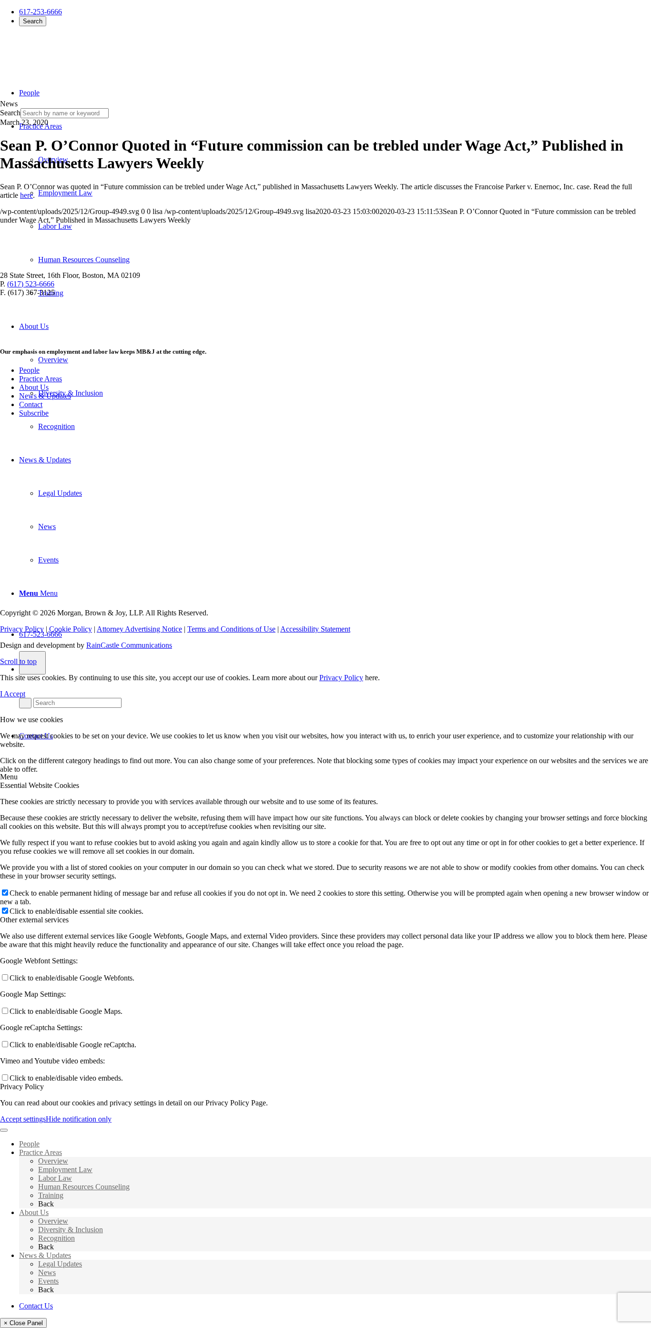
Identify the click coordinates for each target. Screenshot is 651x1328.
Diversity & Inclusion (70, 1230)
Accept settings (23, 1119)
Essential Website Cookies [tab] (39, 785)
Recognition (56, 1238)
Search (32, 21)
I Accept (12, 694)
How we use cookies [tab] (31, 719)
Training (50, 1195)
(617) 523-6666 (30, 284)
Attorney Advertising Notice (139, 629)
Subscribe (34, 413)
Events (48, 1281)
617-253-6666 (40, 12)
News (47, 1272)
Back (46, 1204)
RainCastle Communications (129, 645)
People (29, 370)
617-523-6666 (40, 634)
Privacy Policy (22, 629)
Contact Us (36, 1306)
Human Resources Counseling (84, 1187)
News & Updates (45, 396)
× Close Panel (23, 1323)
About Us (34, 387)
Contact (30, 404)
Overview (53, 1161)
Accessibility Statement (315, 629)
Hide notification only (79, 1119)
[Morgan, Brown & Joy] (69, 52)
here (26, 195)
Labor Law (55, 1178)
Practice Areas (40, 379)
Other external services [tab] (34, 920)
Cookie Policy (70, 629)
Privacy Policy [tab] (22, 1087)
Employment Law (65, 1169)
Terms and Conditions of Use (231, 629)
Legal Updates (60, 1264)
